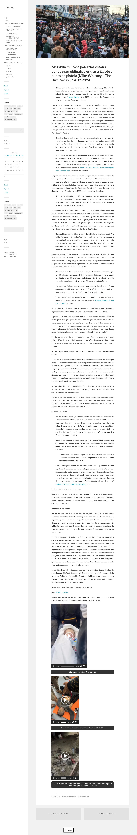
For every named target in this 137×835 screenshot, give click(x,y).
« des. (6, 176)
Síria (14, 116)
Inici (6, 18)
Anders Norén (12, 256)
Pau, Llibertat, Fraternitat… (11, 49)
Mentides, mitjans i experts (13, 30)
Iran (11, 108)
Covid (6, 108)
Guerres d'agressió (69, 797)
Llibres (15, 111)
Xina (15, 119)
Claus (6, 21)
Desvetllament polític (13, 45)
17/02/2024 (55, 797)
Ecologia (9, 60)
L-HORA (69, 830)
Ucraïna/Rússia (8, 119)
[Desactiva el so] (81, 666)
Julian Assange (8, 111)
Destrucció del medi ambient (14, 41)
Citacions (19, 106)
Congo (8, 68)
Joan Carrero (17, 108)
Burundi (9, 71)
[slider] (67, 666)
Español (6, 90)
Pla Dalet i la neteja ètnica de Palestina (70, 484)
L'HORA (10, 7)
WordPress (13, 254)
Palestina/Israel (9, 114)
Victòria (9, 77)
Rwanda (9, 66)
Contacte (6, 144)
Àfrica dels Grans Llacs (13, 63)
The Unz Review (62, 592)
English (6, 94)
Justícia (9, 74)
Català (6, 86)
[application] (69, 636)
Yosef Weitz (74, 97)
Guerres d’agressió (13, 26)
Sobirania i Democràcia (11, 53)
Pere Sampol (8, 116)
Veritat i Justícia (13, 57)
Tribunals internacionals (12, 37)
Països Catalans (18, 114)
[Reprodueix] (54, 666)
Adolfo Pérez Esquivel (10, 106)
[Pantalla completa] (84, 666)
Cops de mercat (12, 33)
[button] (69, 636)
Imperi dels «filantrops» (14, 23)
